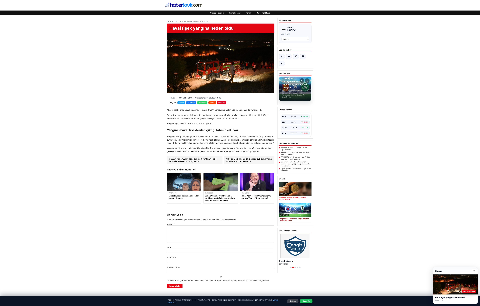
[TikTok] (282, 63)
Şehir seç (285, 34)
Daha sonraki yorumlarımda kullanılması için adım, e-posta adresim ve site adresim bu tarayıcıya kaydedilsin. (218, 280)
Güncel (178, 21)
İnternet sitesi (173, 267)
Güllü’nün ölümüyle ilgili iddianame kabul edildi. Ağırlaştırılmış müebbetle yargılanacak (295, 164)
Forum (249, 13)
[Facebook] (282, 56)
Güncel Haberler (217, 13)
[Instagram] (296, 56)
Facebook (191, 103)
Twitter (181, 103)
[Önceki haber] (302, 80)
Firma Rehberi (235, 13)
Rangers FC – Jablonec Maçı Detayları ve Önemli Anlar (295, 153)
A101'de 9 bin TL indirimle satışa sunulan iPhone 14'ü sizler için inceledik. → (249, 160)
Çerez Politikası (263, 13)
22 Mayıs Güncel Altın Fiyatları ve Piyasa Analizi (294, 149)
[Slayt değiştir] (291, 267)
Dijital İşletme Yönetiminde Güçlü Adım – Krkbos (296, 170)
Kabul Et (306, 301)
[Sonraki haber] (307, 80)
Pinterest (221, 103)
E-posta (171, 257)
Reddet (293, 301)
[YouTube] (303, 56)
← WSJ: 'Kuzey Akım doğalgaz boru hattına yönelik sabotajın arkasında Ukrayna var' (193, 160)
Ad (169, 247)
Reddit (212, 103)
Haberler (170, 21)
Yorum (171, 224)
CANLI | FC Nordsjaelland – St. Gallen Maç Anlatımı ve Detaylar (295, 158)
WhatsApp (202, 103)
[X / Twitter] (289, 56)
